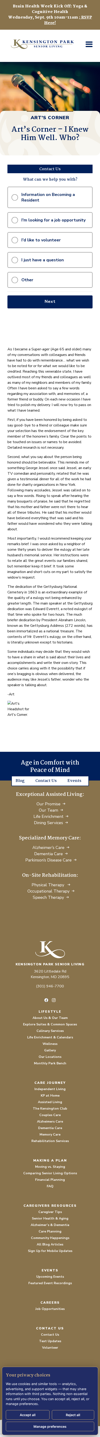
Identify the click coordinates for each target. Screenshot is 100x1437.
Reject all (73, 1415)
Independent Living (50, 1089)
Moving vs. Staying (50, 1167)
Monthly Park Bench (50, 1063)
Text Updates (50, 1341)
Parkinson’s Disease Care (48, 860)
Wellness (50, 1044)
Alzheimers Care (50, 1121)
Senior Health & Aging (50, 1218)
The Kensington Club (50, 1108)
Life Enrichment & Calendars (50, 1037)
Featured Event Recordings (50, 1283)
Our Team (48, 810)
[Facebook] (46, 1000)
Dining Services (48, 823)
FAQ (50, 1186)
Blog (20, 781)
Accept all (28, 1415)
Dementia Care (48, 854)
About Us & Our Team (50, 1018)
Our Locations (50, 1057)
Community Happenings (50, 1238)
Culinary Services (50, 1031)
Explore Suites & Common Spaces (50, 1024)
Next (50, 301)
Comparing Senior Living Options (50, 1173)
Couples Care (50, 1115)
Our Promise (48, 804)
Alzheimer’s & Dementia (50, 1225)
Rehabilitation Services (50, 1141)
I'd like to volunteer (41, 240)
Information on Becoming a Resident (48, 197)
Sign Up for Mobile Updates (50, 1251)
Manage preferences (50, 1426)
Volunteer (50, 1347)
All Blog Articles (50, 1244)
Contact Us (46, 781)
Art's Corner (50, 118)
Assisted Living (50, 1102)
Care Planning (50, 1231)
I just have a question (42, 260)
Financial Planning (50, 1180)
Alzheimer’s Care (48, 847)
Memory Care (50, 1134)
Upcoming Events (50, 1276)
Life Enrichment (48, 816)
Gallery (50, 1050)
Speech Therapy (48, 897)
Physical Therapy (48, 885)
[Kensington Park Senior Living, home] (50, 949)
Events (74, 781)
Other (27, 280)
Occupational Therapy (48, 891)
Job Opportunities (50, 1309)
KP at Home (50, 1095)
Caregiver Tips (50, 1212)
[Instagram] (54, 1000)
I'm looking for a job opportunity (53, 220)
